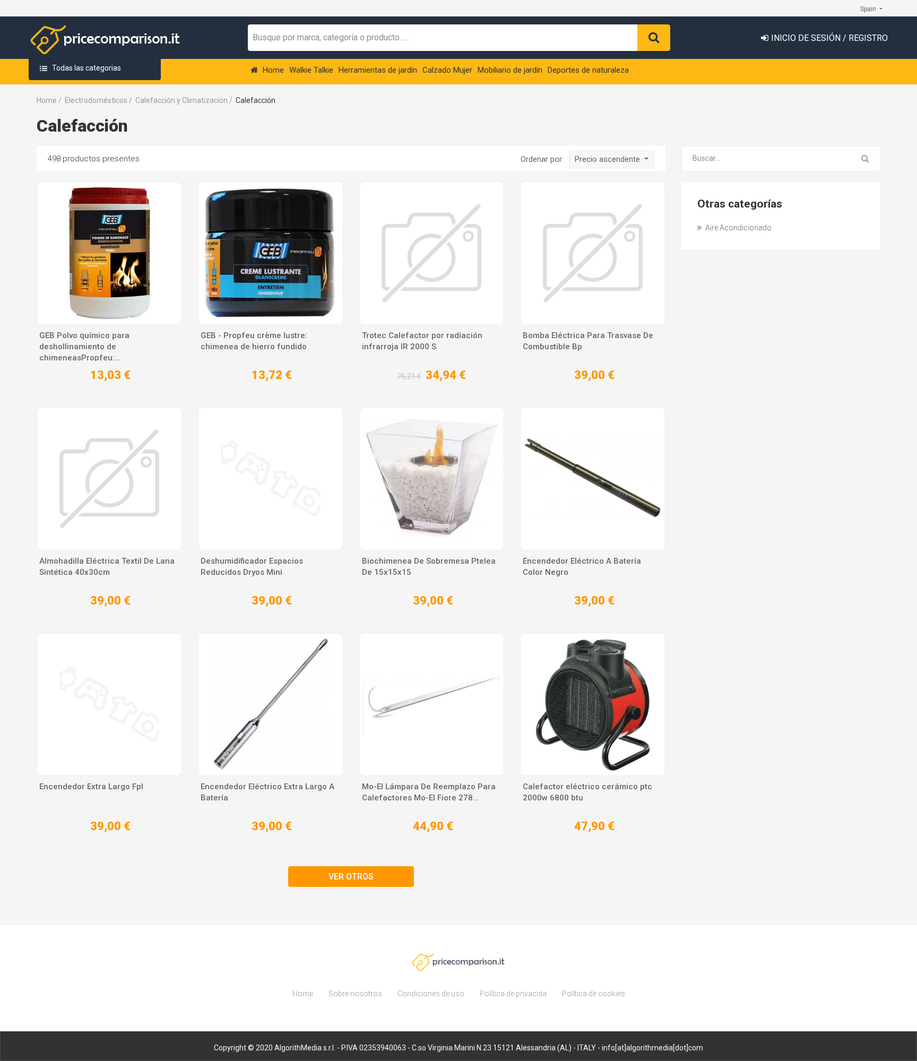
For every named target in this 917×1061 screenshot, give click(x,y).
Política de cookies (593, 993)
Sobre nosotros (355, 993)
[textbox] (443, 37)
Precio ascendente (608, 159)
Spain (869, 9)
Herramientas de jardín (378, 70)
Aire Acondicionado (738, 227)
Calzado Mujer (447, 70)
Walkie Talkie (311, 70)
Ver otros (351, 877)
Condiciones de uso (430, 993)
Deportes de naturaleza (588, 70)
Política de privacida (513, 993)
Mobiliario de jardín (510, 70)
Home (272, 70)
